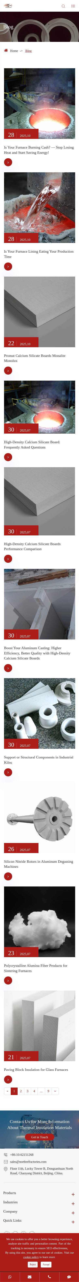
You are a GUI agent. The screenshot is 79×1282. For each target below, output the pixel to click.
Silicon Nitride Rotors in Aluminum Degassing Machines (38, 864)
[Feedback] (69, 1277)
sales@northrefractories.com (28, 1161)
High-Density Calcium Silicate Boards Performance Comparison (32, 546)
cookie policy (31, 1257)
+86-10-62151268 (21, 1154)
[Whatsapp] (10, 1277)
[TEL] (49, 1277)
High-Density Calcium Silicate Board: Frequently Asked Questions (32, 444)
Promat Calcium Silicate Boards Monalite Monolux (34, 358)
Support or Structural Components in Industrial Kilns (38, 759)
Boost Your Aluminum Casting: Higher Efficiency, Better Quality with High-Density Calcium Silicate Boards (37, 653)
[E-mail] (30, 1277)
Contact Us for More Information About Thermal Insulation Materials (39, 1124)
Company (10, 1211)
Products (9, 1193)
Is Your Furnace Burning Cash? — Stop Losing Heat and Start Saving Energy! (39, 150)
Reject (33, 1264)
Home (14, 51)
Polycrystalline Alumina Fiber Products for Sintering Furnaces (35, 968)
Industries (10, 1202)
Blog (28, 51)
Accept (46, 1264)
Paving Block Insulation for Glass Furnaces (36, 1070)
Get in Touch (39, 1137)
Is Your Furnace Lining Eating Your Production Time (39, 254)
